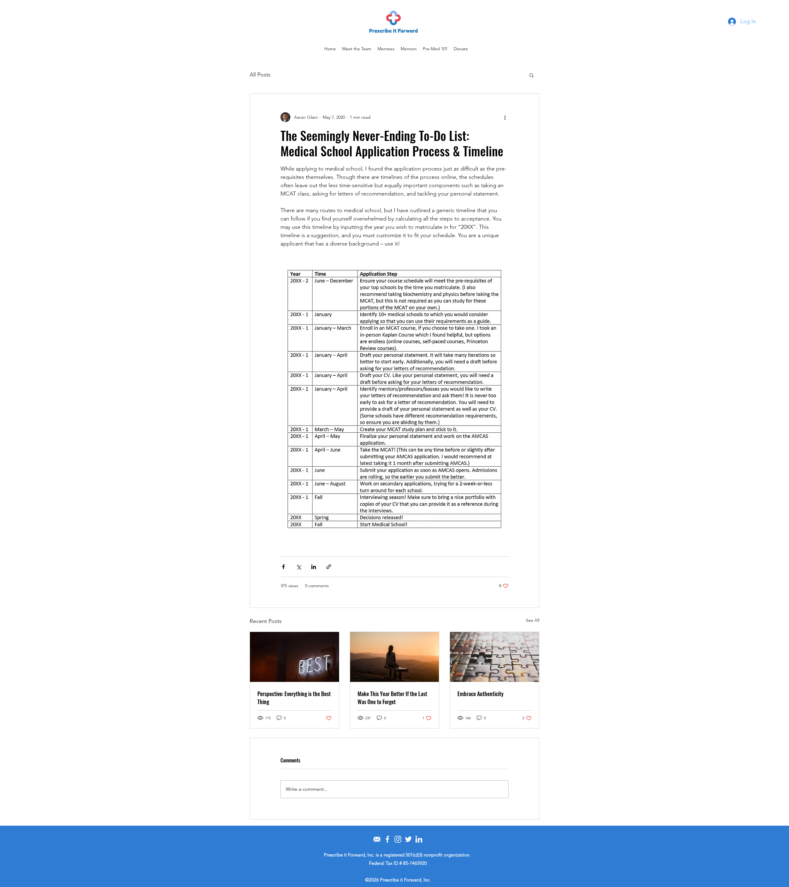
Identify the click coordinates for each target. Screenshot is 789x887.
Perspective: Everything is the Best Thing (294, 698)
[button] (531, 74)
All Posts (260, 74)
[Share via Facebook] (283, 567)
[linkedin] (418, 839)
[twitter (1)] (408, 839)
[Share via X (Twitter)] (298, 567)
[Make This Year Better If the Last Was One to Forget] (394, 657)
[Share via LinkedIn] (314, 567)
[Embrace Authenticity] (494, 657)
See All (532, 620)
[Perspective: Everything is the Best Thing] (294, 657)
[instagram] (397, 839)
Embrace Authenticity (480, 694)
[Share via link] (329, 567)
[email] (377, 839)
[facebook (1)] (387, 839)
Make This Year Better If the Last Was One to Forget (392, 698)
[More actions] (505, 117)
